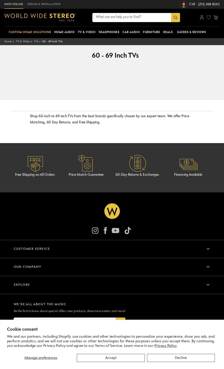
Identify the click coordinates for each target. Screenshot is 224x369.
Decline (181, 358)
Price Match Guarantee (86, 175)
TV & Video (23, 41)
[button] (216, 17)
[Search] (175, 17)
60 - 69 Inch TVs (52, 41)
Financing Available (188, 175)
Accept (110, 358)
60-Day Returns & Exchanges (137, 175)
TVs (36, 41)
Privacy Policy (165, 346)
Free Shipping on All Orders (35, 175)
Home (8, 41)
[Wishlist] (209, 17)
